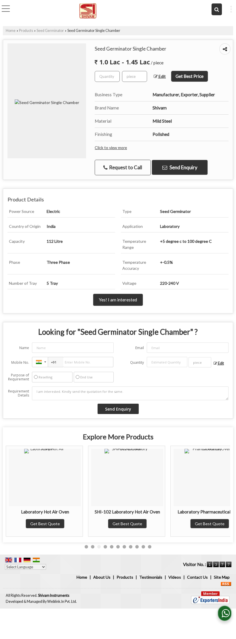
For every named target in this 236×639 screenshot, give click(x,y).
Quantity (137, 362)
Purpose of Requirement (18, 377)
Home (11, 30)
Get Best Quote (45, 523)
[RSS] (226, 583)
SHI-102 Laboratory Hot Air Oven (127, 511)
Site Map (222, 577)
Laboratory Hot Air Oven (45, 511)
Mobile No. (20, 362)
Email (139, 347)
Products (26, 30)
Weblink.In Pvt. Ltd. (62, 601)
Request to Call (125, 167)
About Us (102, 577)
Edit (162, 76)
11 (149, 546)
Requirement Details (18, 393)
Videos (174, 577)
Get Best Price (189, 76)
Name (24, 347)
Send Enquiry (183, 167)
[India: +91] (40, 362)
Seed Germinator (50, 30)
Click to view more (111, 147)
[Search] (217, 9)
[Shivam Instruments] (88, 10)
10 (143, 546)
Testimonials (150, 577)
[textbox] (134, 76)
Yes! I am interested (118, 299)
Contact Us (197, 577)
